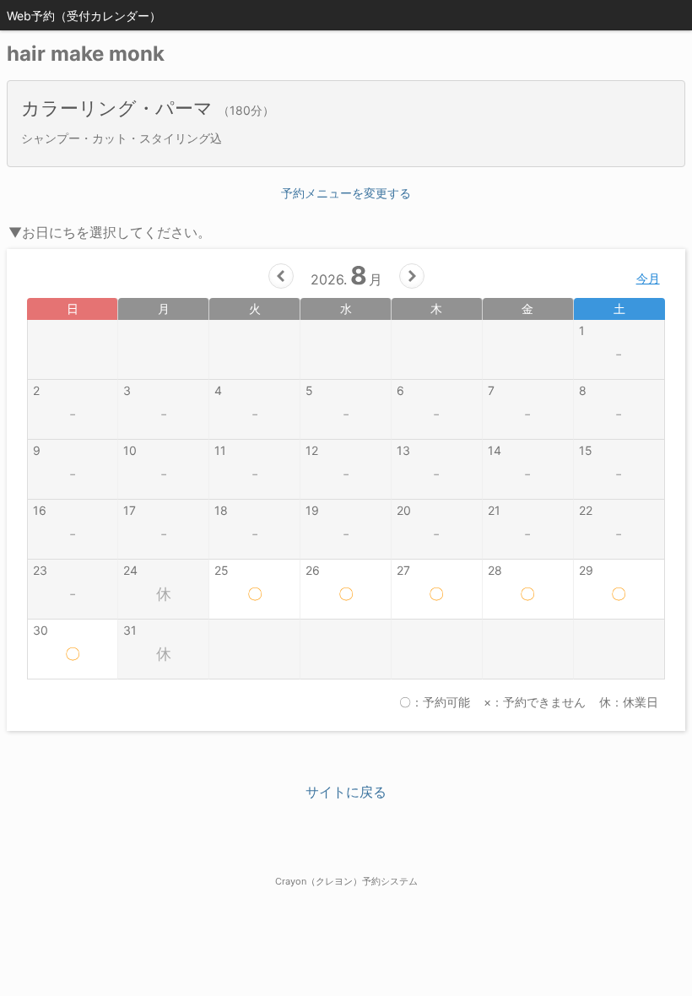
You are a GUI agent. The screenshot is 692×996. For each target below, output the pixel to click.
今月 (648, 278)
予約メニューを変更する (346, 193)
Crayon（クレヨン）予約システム (346, 881)
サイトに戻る (346, 791)
